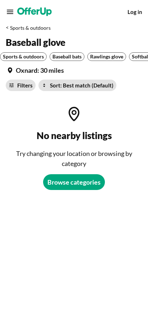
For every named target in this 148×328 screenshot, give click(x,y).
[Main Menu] (10, 12)
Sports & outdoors (30, 28)
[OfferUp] (34, 12)
